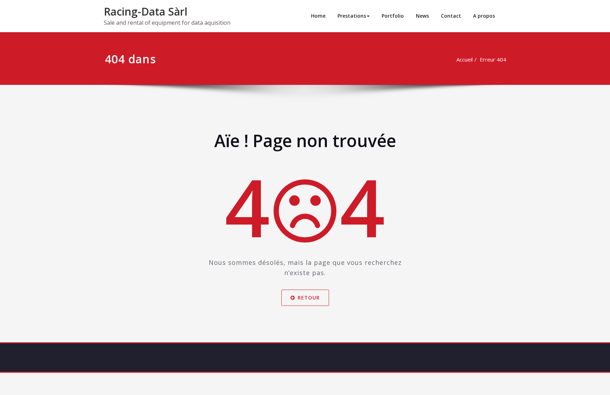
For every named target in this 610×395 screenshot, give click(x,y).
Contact (451, 15)
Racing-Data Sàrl (145, 11)
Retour (309, 297)
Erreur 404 (493, 59)
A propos (484, 15)
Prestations (351, 15)
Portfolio (393, 15)
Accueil (464, 59)
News (422, 15)
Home (318, 15)
